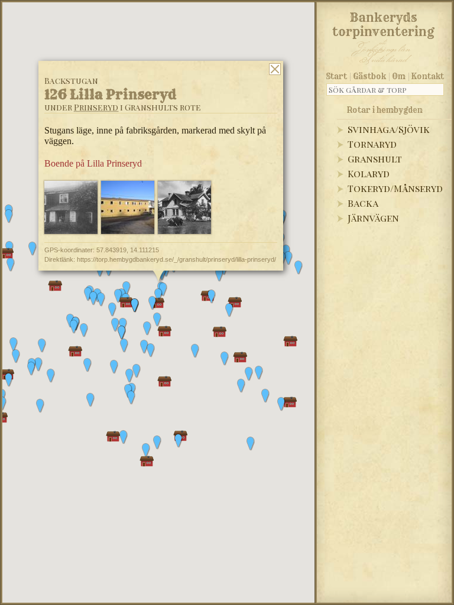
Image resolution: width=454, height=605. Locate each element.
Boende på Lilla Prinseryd (93, 163)
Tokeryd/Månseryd (395, 188)
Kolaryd (369, 173)
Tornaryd (372, 144)
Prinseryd (96, 107)
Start (336, 76)
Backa (363, 203)
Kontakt (427, 76)
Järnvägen (373, 218)
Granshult (375, 158)
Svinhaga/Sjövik (389, 129)
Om (399, 76)
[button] (42, 345)
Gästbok (369, 76)
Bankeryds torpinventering (383, 22)
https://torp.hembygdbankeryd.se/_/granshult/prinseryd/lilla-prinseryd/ (176, 259)
